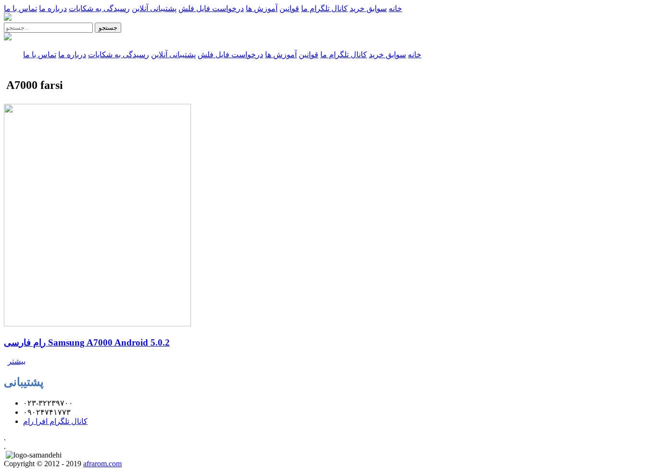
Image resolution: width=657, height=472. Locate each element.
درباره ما (53, 8)
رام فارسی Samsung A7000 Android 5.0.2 (87, 342)
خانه (395, 8)
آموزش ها (262, 8)
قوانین (289, 8)
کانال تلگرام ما (324, 8)
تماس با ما (20, 8)
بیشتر (16, 361)
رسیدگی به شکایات (99, 8)
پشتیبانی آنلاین (154, 8)
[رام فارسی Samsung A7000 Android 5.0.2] (97, 324)
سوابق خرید (368, 8)
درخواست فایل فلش (211, 8)
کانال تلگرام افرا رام (55, 421)
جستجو (108, 27)
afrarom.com (102, 464)
